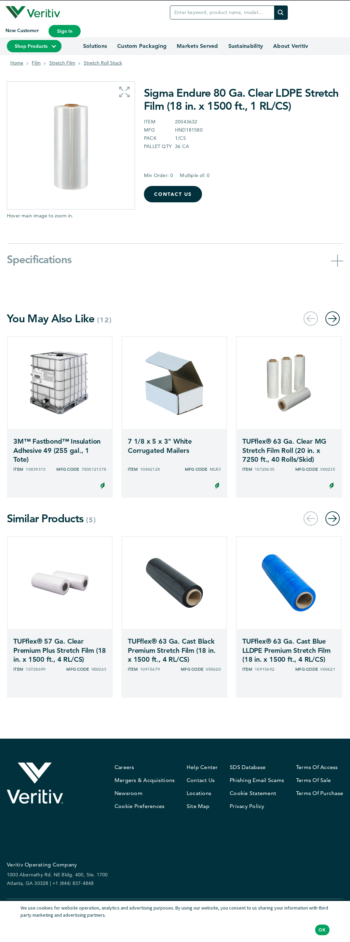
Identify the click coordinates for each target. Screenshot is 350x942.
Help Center (202, 767)
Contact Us (173, 194)
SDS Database (248, 767)
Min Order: (158, 175)
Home (16, 63)
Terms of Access (317, 767)
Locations (199, 793)
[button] (124, 92)
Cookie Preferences (140, 806)
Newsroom (129, 793)
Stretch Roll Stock (103, 63)
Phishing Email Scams (257, 780)
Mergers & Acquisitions (145, 780)
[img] (281, 12)
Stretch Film (62, 63)
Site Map (198, 806)
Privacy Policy (247, 806)
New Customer (22, 30)
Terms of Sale (313, 780)
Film (36, 63)
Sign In (64, 31)
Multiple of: (195, 175)
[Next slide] (332, 318)
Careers (124, 767)
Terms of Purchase (319, 793)
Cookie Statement (253, 793)
